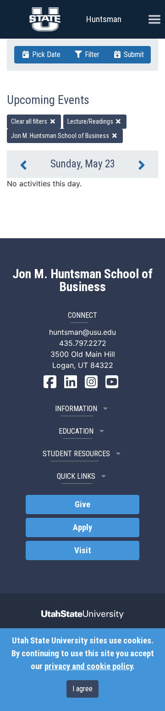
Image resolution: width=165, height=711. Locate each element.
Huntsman (103, 19)
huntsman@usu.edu (82, 332)
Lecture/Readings (91, 121)
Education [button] (76, 431)
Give (82, 504)
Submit (133, 54)
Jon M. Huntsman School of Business (60, 135)
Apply (82, 527)
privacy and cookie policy (88, 666)
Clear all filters (30, 121)
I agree (82, 688)
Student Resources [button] (76, 454)
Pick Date (45, 54)
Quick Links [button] (76, 476)
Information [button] (76, 409)
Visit (82, 550)
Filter (91, 54)
